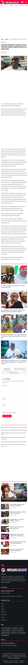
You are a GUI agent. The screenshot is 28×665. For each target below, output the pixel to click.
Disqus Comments (14, 372)
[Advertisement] (14, 23)
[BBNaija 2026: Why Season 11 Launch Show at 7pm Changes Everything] (5, 537)
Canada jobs (15, 628)
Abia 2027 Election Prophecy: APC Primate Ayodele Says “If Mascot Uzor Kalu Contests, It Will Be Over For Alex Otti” (14, 336)
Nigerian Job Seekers (6, 632)
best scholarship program (6, 628)
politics (4, 282)
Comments (8, 368)
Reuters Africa (4, 645)
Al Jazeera (9, 645)
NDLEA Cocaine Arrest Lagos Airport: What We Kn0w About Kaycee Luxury (13, 445)
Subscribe (3, 617)
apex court (15, 149)
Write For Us (3, 611)
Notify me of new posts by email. (9, 412)
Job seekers (14, 630)
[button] (1, 0)
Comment (4, 385)
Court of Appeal (13, 226)
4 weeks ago (13, 522)
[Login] (26, 2)
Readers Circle (4, 614)
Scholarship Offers (5, 635)
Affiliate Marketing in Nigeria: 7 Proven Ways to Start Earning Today (13, 433)
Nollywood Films (22, 632)
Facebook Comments (20, 368)
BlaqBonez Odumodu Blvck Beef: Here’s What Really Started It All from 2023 (13, 438)
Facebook (3, 593)
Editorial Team (4, 620)
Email (4, 405)
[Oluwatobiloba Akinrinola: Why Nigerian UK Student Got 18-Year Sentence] (5, 507)
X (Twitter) (7, 593)
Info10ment (5, 484)
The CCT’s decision (5, 169)
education (21, 628)
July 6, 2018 (3, 53)
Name (4, 398)
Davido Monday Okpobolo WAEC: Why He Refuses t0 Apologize (13, 441)
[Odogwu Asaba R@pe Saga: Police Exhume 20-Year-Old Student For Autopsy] (5, 514)
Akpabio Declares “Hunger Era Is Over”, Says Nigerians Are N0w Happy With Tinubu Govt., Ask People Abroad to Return (13, 362)
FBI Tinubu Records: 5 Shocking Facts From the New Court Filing (14, 427)
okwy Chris (3, 52)
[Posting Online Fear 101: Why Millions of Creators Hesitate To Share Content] (5, 522)
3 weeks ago (13, 507)
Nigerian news (14, 632)
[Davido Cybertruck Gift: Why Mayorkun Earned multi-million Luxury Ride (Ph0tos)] (5, 529)
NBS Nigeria (14, 645)
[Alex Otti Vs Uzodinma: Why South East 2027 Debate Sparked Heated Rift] (14, 275)
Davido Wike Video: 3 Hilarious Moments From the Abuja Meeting (14, 430)
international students (6, 630)
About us (2, 603)
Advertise (3, 609)
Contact (2, 606)
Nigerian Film (20, 630)
